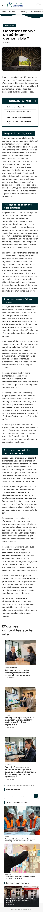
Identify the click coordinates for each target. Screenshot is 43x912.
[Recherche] (28, 4)
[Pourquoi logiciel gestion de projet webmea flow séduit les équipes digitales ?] (20, 699)
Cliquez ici (7, 212)
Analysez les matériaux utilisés (19, 117)
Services (9, 26)
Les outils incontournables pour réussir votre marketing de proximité (19, 900)
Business (8, 715)
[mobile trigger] (4, 4)
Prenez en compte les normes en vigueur (19, 122)
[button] (36, 785)
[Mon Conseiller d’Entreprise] (15, 4)
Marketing (9, 896)
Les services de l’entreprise (14, 253)
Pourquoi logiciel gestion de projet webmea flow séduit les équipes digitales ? (19, 721)
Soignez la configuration (16, 107)
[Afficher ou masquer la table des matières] (33, 101)
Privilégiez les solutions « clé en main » (19, 112)
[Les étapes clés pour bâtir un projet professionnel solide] (22, 861)
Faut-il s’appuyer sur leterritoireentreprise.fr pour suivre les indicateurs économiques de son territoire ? (20, 772)
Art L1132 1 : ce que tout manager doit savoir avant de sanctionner (18, 672)
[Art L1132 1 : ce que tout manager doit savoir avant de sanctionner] (20, 652)
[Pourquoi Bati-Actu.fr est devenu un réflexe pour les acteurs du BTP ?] (22, 823)
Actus (7, 836)
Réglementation (11, 668)
